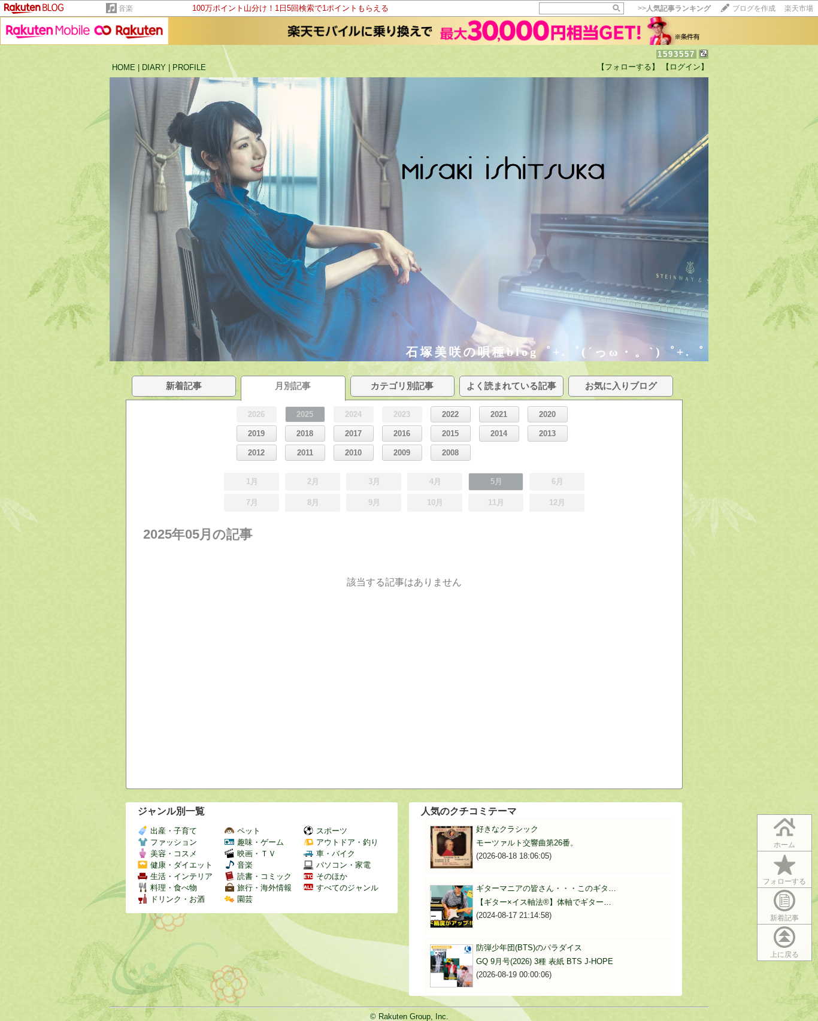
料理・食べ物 (173, 887)
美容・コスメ (173, 853)
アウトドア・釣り (347, 842)
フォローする (784, 881)
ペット (248, 830)
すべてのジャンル (347, 887)
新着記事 (784, 918)
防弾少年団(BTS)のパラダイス (529, 947)
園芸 (245, 899)
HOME (123, 67)
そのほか (331, 876)
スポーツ (331, 830)
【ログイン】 (685, 66)
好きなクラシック (507, 828)
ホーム (784, 845)
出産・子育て (173, 830)
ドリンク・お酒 (177, 899)
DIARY (154, 67)
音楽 (126, 8)
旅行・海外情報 (264, 887)
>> (674, 8)
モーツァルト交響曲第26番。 (527, 842)
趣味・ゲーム (260, 842)
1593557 (676, 54)
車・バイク (335, 853)
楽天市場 (798, 8)
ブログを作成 (753, 8)
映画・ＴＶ (256, 853)
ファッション (173, 842)
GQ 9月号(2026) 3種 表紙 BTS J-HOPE (544, 961)
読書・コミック (264, 876)
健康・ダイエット (181, 864)
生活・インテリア (181, 876)
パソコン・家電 (343, 864)
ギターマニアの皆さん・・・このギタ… (546, 888)
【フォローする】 (628, 66)
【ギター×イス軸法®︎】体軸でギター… (543, 902)
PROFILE (189, 67)
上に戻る (784, 954)
